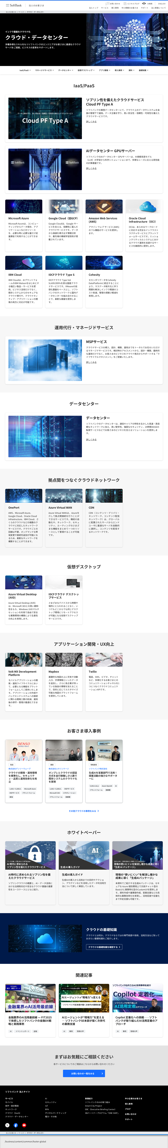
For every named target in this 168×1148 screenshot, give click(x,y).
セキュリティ (51, 1102)
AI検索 (149, 3)
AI (46, 1098)
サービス (21, 12)
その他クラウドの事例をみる (82, 810)
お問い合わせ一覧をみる (82, 1073)
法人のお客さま (36, 5)
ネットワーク (11, 1109)
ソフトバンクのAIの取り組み (97, 1102)
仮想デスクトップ (85, 70)
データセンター (64, 70)
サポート (129, 1119)
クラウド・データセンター (35, 12)
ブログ (128, 1109)
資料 (130, 70)
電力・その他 (51, 1116)
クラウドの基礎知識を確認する (103, 947)
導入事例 (118, 70)
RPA (47, 1109)
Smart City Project (93, 1105)
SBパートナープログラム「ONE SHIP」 (102, 1113)
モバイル (9, 1102)
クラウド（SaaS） (13, 1113)
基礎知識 (142, 70)
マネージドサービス (43, 70)
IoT (46, 1105)
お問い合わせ (130, 1114)
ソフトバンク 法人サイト (17, 1091)
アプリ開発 (103, 70)
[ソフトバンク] (14, 5)
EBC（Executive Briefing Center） (101, 1109)
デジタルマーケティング (55, 1113)
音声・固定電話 (12, 1105)
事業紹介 (89, 1098)
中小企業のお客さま (133, 1098)
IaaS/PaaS (24, 70)
